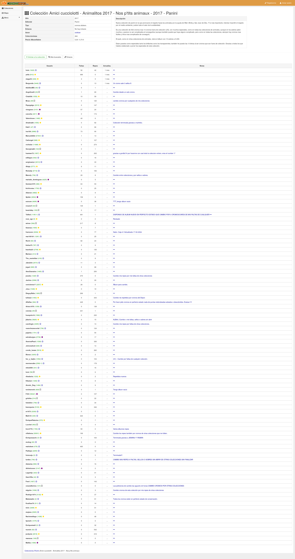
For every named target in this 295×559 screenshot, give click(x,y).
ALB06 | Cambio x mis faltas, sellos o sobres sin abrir (132, 319)
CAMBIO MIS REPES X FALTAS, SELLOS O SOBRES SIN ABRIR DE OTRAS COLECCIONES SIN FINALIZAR (153, 459)
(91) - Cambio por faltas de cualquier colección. (130, 359)
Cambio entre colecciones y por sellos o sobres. (130, 175)
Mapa (6, 13)
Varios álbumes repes (121, 429)
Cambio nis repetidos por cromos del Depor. (129, 297)
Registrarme (271, 3)
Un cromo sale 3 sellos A (122, 83)
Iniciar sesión (287, 3)
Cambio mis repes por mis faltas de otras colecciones (132, 276)
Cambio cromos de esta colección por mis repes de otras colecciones (138, 490)
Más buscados (55, 57)
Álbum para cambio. (120, 284)
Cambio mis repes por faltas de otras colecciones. (131, 324)
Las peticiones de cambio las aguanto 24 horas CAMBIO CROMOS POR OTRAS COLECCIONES (148, 486)
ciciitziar (78, 32)
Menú (6, 17)
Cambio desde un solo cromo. (124, 92)
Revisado (116, 219)
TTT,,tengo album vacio (121, 201)
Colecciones (8, 8)
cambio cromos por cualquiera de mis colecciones (131, 101)
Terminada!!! (117, 455)
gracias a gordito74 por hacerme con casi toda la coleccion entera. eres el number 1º (144, 153)
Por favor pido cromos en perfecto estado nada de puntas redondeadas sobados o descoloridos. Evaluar (151, 302)
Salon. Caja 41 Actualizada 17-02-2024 (127, 232)
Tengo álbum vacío (120, 389)
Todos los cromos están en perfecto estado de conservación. (135, 499)
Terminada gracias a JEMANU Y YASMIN (128, 437)
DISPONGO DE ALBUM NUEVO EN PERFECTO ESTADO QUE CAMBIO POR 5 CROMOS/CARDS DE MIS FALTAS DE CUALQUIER (161, 214)
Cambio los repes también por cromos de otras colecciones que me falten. (140, 433)
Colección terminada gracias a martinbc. (128, 122)
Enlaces (69, 57)
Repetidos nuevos (119, 376)
